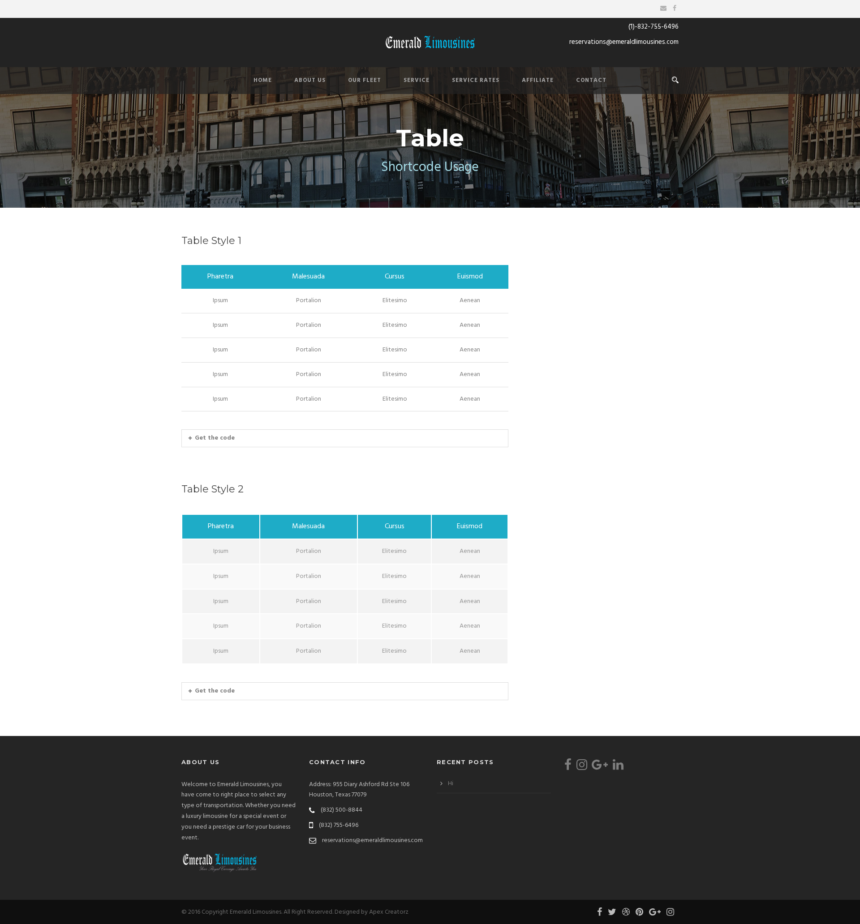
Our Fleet (364, 80)
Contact (591, 80)
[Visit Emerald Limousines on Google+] (600, 767)
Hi (450, 784)
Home (263, 80)
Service (417, 80)
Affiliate (538, 80)
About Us (310, 80)
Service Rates (475, 80)
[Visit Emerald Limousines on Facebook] (568, 767)
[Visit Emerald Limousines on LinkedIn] (618, 767)
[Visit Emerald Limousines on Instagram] (581, 767)
